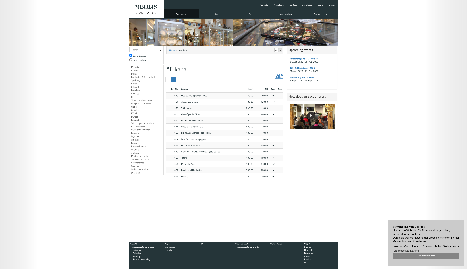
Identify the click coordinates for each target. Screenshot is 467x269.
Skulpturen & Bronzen (141, 103)
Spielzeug (135, 80)
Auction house (275, 243)
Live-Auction (170, 247)
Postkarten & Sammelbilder (144, 77)
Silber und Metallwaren (141, 100)
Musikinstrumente (139, 156)
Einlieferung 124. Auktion (302, 77)
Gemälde (135, 110)
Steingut (135, 93)
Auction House (320, 14)
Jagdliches (135, 172)
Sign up (332, 5)
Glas (133, 97)
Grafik (134, 106)
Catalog (136, 256)
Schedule (137, 253)
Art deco (135, 139)
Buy (216, 14)
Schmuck (135, 87)
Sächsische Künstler (140, 129)
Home (172, 50)
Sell (251, 14)
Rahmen (135, 133)
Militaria (135, 67)
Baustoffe (135, 120)
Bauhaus (135, 143)
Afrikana (135, 153)
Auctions (180, 14)
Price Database (286, 14)
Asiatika (135, 149)
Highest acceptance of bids (142, 247)
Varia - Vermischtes (140, 169)
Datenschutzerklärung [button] (406, 250)
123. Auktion (135, 250)
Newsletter (279, 5)
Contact (293, 5)
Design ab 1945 (138, 146)
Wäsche (134, 70)
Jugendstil (135, 136)
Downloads (307, 5)
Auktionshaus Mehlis (146, 9)
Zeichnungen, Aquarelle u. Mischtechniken (142, 125)
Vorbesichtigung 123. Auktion (304, 58)
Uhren (134, 83)
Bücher (134, 73)
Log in (320, 5)
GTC (306, 262)
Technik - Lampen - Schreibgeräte (140, 161)
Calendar (264, 5)
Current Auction (140, 55)
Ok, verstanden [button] (426, 255)
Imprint (307, 259)
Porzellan (135, 90)
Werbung (135, 166)
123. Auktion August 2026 (302, 68)
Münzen (134, 116)
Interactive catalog (141, 259)
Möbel (134, 113)
